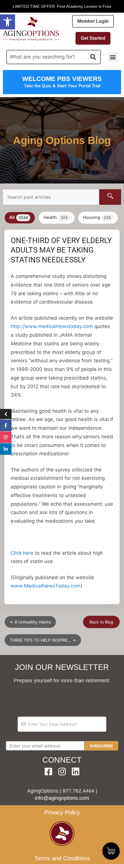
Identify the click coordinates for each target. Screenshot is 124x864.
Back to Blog (101, 621)
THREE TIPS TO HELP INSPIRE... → (43, 640)
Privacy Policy (62, 812)
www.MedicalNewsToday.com (45, 586)
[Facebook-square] (48, 772)
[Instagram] (62, 772)
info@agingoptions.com (62, 798)
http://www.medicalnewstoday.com (52, 326)
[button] (7, 21)
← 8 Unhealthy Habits (30, 621)
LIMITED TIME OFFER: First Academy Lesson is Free (62, 6)
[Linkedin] (75, 772)
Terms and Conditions (62, 858)
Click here (22, 553)
